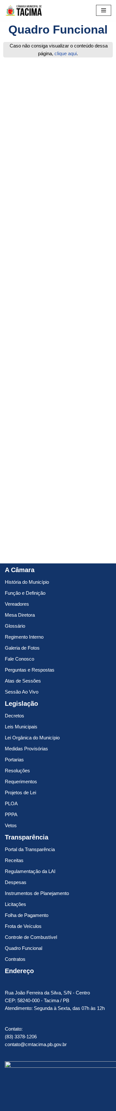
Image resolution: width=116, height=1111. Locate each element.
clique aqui (65, 53)
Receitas (14, 860)
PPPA (11, 814)
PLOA (11, 803)
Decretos (14, 715)
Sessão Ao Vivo (21, 691)
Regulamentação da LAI (30, 871)
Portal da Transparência (30, 849)
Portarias (14, 759)
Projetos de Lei (20, 792)
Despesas (15, 882)
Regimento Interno (24, 637)
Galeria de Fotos (22, 648)
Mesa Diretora (20, 615)
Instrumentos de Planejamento (37, 893)
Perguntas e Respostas (29, 670)
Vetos (11, 825)
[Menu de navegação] (103, 10)
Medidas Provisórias (26, 748)
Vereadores (17, 604)
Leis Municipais (21, 726)
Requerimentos (21, 781)
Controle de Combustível (31, 937)
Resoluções (17, 770)
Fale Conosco (19, 659)
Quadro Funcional (23, 948)
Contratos (15, 959)
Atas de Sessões (23, 681)
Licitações (15, 904)
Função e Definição (25, 593)
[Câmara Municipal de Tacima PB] (24, 10)
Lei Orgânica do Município (32, 737)
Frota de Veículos (23, 926)
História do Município (27, 582)
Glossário (15, 626)
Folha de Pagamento (26, 915)
